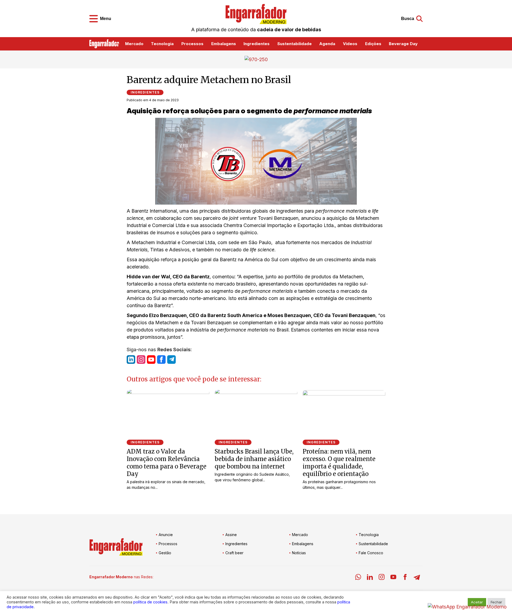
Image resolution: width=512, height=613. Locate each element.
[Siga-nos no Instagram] (141, 359)
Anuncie (166, 534)
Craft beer (234, 552)
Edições (373, 43)
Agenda (327, 43)
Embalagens (223, 43)
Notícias (299, 552)
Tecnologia (162, 43)
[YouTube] (393, 578)
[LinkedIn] (370, 578)
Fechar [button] (496, 602)
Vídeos (350, 43)
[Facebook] (405, 578)
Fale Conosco (371, 552)
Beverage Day (403, 43)
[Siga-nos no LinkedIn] (131, 359)
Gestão (165, 552)
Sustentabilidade (294, 43)
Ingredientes (256, 43)
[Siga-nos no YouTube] (151, 359)
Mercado (134, 43)
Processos (192, 43)
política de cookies (150, 602)
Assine (231, 534)
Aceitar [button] (477, 602)
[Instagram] (381, 578)
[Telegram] (417, 578)
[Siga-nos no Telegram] (171, 359)
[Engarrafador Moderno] (256, 14)
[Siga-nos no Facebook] (161, 359)
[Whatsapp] (358, 578)
